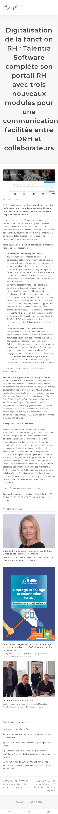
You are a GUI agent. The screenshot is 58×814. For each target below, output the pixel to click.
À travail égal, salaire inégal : (18, 729)
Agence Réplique (23, 802)
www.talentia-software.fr (32, 488)
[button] (9, 811)
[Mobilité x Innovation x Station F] (29, 679)
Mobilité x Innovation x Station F (18, 700)
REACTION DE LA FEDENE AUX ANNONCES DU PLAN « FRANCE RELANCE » (15, 784)
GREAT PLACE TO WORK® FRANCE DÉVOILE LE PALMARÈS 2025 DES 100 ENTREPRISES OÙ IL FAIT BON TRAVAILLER (28, 765)
